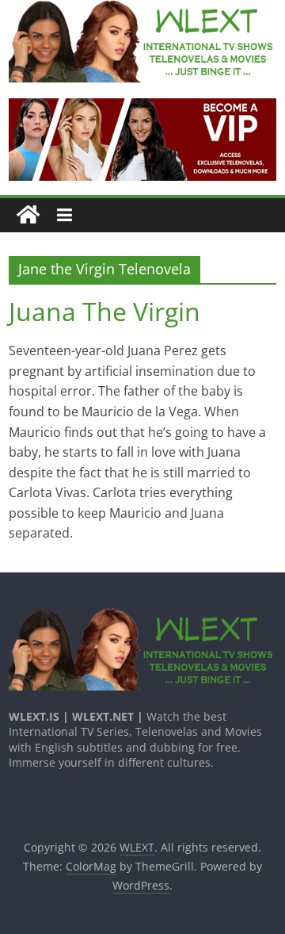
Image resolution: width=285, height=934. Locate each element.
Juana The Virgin (104, 311)
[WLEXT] (28, 215)
